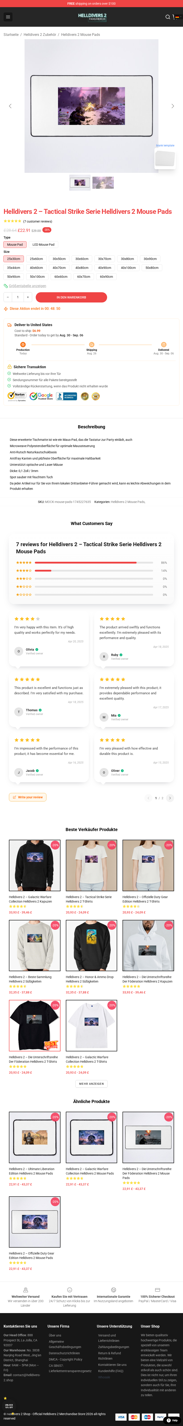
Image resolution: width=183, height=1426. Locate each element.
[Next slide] (172, 106)
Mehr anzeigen (91, 1083)
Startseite (11, 35)
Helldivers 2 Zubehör (40, 35)
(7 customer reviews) (37, 221)
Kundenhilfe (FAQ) (110, 1371)
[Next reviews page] (170, 798)
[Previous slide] (10, 106)
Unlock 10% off (9, 1406)
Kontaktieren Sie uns (112, 1365)
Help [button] (175, 1420)
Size (7, 251)
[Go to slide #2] (103, 183)
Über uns (55, 1335)
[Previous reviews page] (148, 798)
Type (7, 237)
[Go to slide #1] (80, 183)
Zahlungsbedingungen (113, 1347)
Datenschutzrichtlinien (64, 1353)
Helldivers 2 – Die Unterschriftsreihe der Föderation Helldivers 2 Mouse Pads (147, 1173)
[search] (168, 17)
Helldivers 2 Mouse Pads (80, 35)
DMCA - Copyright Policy (65, 1359)
